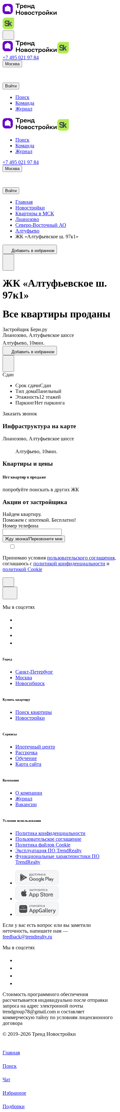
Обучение (26, 758)
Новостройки (30, 207)
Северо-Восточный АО (40, 225)
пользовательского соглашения (81, 557)
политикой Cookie (22, 569)
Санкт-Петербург (34, 672)
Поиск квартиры (33, 712)
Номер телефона (20, 525)
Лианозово (27, 219)
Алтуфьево (27, 230)
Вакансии (26, 804)
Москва (23, 677)
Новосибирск (30, 683)
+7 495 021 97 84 (21, 57)
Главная (24, 202)
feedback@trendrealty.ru (27, 936)
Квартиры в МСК (34, 213)
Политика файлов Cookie (42, 844)
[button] (6, 72)
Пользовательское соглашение (48, 839)
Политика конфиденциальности (50, 833)
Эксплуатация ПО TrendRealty (48, 850)
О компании (28, 793)
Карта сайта (28, 764)
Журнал (23, 798)
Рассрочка (26, 752)
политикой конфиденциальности (69, 563)
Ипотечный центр (35, 746)
